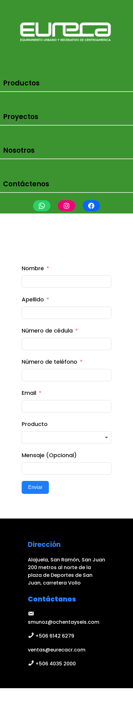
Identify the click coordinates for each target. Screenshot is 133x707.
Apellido (33, 299)
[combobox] (67, 437)
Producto (35, 424)
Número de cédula (47, 330)
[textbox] (66, 437)
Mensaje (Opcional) (49, 455)
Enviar (35, 487)
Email (29, 393)
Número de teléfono (49, 362)
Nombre (33, 268)
